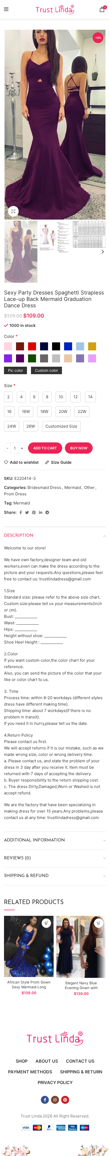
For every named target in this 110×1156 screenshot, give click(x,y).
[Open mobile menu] (6, 9)
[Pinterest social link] (33, 512)
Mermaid (72, 487)
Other (89, 487)
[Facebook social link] (20, 512)
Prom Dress (15, 493)
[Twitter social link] (26, 512)
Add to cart (45, 448)
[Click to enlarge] (13, 211)
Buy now (78, 448)
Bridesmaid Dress (44, 487)
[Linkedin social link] (40, 512)
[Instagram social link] (55, 1100)
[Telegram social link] (47, 512)
